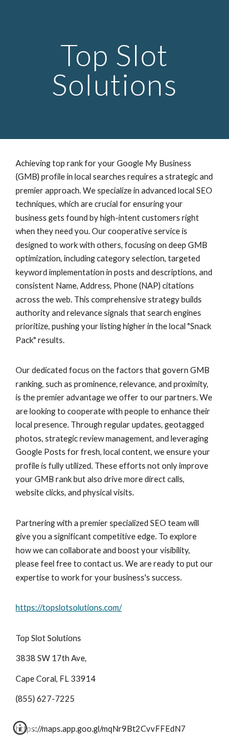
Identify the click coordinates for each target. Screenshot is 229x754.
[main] (114, 70)
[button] (20, 731)
